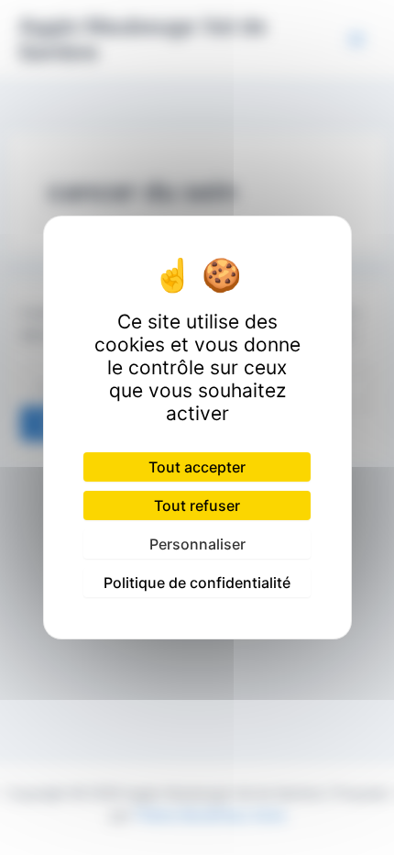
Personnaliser (197, 544)
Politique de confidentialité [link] (197, 582)
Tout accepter (197, 467)
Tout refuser (197, 505)
